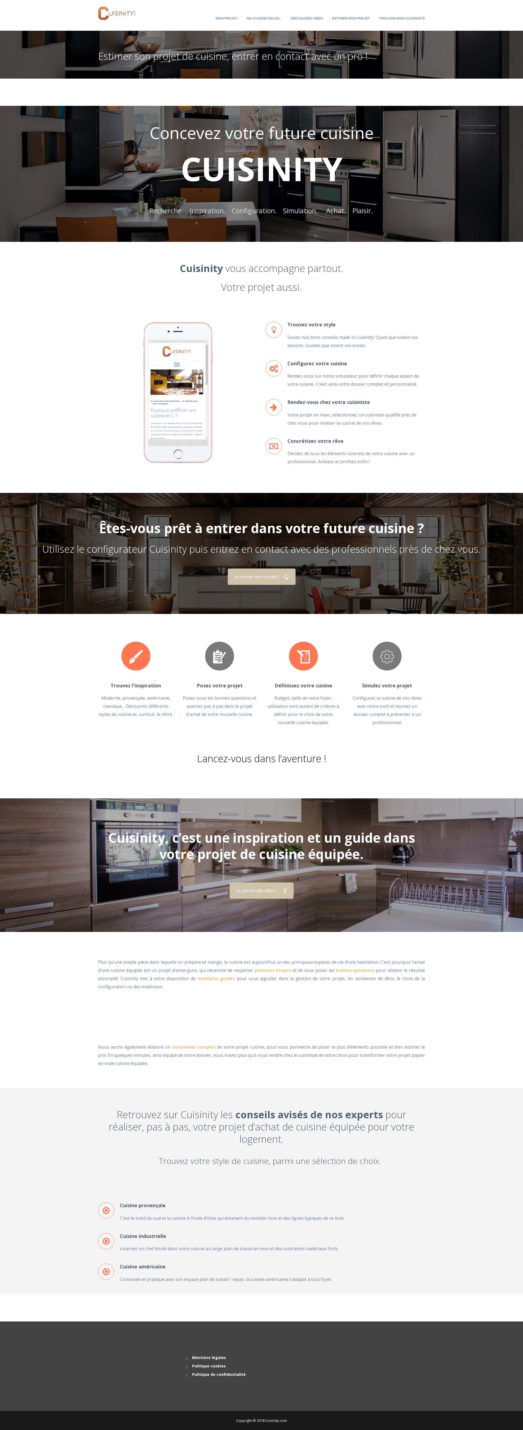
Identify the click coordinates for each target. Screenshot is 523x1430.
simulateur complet (194, 1047)
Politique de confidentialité (219, 1374)
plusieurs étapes (273, 970)
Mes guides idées (307, 18)
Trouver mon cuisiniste (402, 18)
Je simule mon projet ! (257, 577)
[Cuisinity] (116, 12)
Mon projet (226, 18)
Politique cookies (209, 1366)
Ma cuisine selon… (264, 18)
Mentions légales (209, 1357)
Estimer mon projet (351, 18)
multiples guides (216, 978)
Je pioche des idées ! (257, 891)
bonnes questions (355, 970)
